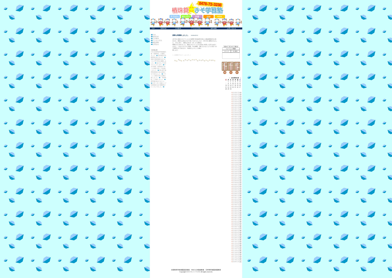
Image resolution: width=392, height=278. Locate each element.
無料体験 (156, 42)
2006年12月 (235, 261)
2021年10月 (235, 160)
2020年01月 (235, 193)
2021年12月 (235, 158)
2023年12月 (235, 124)
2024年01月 (235, 122)
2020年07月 (235, 184)
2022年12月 (235, 146)
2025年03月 (235, 105)
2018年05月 (235, 230)
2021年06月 (235, 168)
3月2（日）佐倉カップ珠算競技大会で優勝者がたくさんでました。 (158, 85)
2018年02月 (235, 236)
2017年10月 (235, 243)
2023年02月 (235, 142)
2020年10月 (235, 179)
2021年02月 (235, 173)
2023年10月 (235, 127)
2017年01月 (235, 260)
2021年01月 (235, 175)
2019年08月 (235, 203)
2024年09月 (235, 113)
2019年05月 (235, 208)
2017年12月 (235, 239)
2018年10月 (235, 221)
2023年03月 (235, 140)
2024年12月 (235, 107)
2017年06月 (235, 250)
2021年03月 (235, 171)
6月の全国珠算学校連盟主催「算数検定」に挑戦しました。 (158, 53)
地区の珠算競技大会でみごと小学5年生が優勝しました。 (158, 61)
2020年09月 (235, 181)
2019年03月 (235, 212)
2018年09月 (235, 223)
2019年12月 (235, 195)
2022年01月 (235, 157)
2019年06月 (235, 206)
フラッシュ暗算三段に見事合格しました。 (158, 75)
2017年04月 (235, 254)
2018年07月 (235, 227)
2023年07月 (235, 133)
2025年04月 (235, 103)
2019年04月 (235, 210)
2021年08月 (235, 164)
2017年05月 (235, 252)
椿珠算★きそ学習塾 (193, 272)
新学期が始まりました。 (158, 81)
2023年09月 (235, 129)
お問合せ (156, 44)
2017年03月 (235, 256)
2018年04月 (235, 232)
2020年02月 (235, 192)
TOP (154, 35)
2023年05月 (235, 136)
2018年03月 (235, 234)
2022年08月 (235, 149)
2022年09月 (235, 147)
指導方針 (156, 36)
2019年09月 (235, 201)
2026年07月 (235, 92)
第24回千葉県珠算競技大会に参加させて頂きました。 (158, 72)
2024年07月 (235, 116)
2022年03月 (235, 155)
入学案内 (156, 38)
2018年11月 (235, 219)
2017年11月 (235, 241)
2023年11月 (235, 125)
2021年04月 (235, 170)
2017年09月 (235, 245)
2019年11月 (235, 197)
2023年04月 (235, 138)
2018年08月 (235, 225)
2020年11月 (235, 177)
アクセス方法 (157, 40)
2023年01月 (235, 144)
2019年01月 (235, 215)
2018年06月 (235, 228)
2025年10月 (235, 98)
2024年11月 (235, 109)
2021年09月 (235, 162)
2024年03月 (235, 120)
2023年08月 (235, 131)
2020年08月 (235, 182)
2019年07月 (235, 204)
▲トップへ (187, 55)
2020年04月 (235, 188)
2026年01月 (235, 96)
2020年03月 (235, 190)
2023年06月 (235, 135)
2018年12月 (235, 217)
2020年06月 (235, 186)
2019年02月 (235, 214)
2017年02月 (235, 258)
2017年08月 (235, 247)
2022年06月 (235, 153)
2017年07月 (235, 249)
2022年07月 (235, 151)
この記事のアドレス (178, 55)
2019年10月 (235, 199)
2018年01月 (235, 238)
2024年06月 (235, 118)
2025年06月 (235, 101)
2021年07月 (235, 166)
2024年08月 (235, 114)
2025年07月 (235, 100)
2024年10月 (235, 111)
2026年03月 (235, 94)
